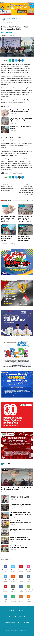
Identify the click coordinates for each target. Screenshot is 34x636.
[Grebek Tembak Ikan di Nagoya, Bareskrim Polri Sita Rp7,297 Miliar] (5, 540)
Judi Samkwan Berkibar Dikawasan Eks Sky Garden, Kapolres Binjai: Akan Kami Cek (21, 119)
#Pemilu (20, 173)
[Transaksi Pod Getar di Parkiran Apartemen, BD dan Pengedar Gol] (5, 499)
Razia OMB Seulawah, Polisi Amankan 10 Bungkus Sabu (8, 188)
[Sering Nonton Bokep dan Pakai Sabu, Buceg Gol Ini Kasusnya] (5, 532)
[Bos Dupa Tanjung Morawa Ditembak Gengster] (5, 129)
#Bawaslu (14, 173)
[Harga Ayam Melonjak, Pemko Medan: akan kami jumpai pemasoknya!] (5, 113)
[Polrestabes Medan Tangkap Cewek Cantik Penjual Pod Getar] (5, 507)
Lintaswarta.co (13, 630)
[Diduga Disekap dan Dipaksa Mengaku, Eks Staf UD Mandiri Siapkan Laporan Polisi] (17, 477)
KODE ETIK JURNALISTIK (17, 617)
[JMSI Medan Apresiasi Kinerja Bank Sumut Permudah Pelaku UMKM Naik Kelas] (5, 515)
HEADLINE (4, 32)
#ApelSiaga (7, 173)
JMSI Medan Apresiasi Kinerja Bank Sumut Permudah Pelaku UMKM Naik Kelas (20, 514)
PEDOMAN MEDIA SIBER (12, 622)
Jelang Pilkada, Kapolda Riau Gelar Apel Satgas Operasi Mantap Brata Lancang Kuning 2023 (26, 190)
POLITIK (9, 32)
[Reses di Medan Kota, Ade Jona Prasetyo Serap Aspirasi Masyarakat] (5, 524)
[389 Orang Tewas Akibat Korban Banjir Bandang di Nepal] (25, 229)
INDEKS (26, 622)
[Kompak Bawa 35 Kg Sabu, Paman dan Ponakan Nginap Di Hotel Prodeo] (5, 548)
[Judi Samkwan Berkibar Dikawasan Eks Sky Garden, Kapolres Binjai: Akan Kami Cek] (5, 121)
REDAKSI (22, 611)
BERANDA (12, 611)
